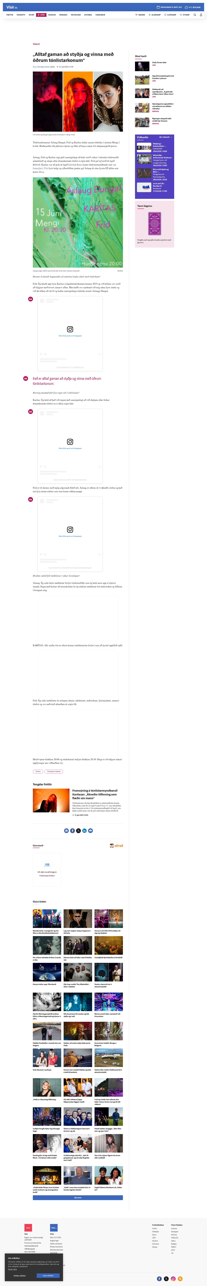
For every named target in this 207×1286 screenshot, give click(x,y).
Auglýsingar (54, 1241)
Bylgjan (174, 1244)
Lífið (154, 1238)
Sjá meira (77, 1198)
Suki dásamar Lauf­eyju (42, 1070)
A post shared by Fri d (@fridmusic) (70, 367)
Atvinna (174, 1235)
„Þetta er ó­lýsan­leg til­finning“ (44, 1100)
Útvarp (154, 1247)
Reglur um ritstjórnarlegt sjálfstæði (33, 1239)
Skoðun (155, 1241)
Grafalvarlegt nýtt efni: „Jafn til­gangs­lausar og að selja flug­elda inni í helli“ (76, 1158)
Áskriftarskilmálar (56, 1250)
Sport (154, 1235)
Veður (173, 1241)
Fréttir (154, 1229)
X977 (173, 1250)
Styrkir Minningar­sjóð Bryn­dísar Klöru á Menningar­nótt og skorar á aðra (47, 1016)
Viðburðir (174, 1238)
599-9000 (31, 1252)
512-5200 (57, 1238)
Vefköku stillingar (20, 1276)
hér (61, 762)
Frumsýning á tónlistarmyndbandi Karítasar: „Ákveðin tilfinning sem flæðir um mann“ (95, 794)
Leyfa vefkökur (48, 1276)
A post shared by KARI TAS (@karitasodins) (70, 480)
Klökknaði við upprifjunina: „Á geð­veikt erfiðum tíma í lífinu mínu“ (163, 92)
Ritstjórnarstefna (56, 1247)
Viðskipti (155, 1232)
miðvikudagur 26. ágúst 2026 (171, 7)
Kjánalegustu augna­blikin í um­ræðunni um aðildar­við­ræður (163, 106)
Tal (172, 1253)
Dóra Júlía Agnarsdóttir (41, 67)
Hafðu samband (56, 1244)
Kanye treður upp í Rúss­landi (44, 984)
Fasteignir (174, 1232)
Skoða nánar (12, 1269)
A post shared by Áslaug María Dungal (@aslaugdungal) (70, 568)
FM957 (173, 1247)
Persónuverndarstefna (32, 1243)
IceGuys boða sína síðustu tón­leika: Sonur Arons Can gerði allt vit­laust (107, 1102)
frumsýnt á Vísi (40, 168)
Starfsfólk (53, 1253)
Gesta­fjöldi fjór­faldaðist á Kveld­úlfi (108, 958)
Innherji (174, 1229)
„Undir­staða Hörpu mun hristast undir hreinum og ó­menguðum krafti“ (46, 1190)
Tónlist (37, 772)
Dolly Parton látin (159, 63)
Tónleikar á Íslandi (53, 772)
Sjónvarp (155, 1244)
